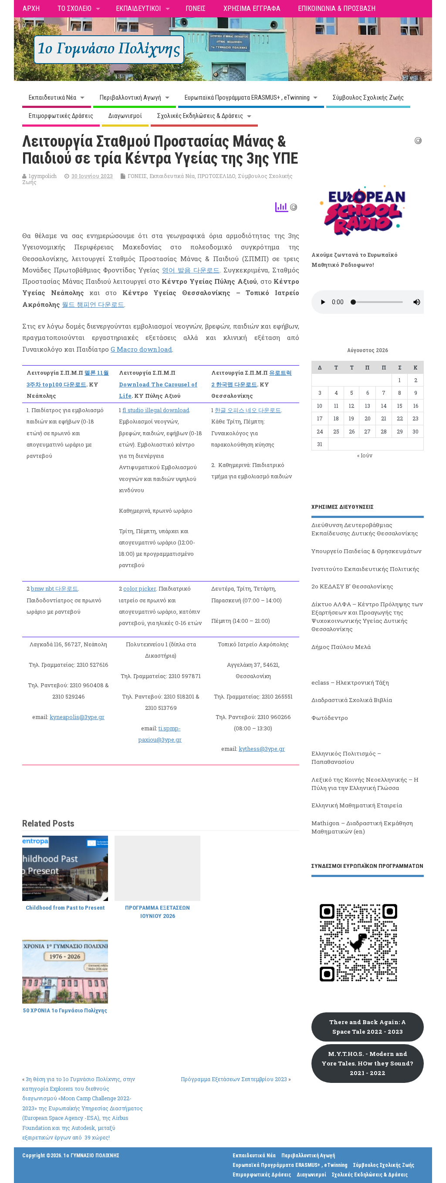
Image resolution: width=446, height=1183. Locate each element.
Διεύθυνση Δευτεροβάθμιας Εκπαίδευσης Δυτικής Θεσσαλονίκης (364, 529)
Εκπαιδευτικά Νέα (52, 97)
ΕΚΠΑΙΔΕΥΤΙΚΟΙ (138, 8)
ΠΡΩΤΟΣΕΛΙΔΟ (216, 175)
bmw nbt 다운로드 (54, 588)
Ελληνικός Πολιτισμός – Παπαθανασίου (346, 757)
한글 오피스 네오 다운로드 (248, 410)
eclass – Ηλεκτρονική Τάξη (350, 682)
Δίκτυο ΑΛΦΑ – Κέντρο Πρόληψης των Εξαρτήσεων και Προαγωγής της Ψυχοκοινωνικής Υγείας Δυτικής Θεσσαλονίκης (367, 616)
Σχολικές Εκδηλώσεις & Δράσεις (200, 116)
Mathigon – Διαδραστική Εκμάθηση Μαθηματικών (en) (362, 827)
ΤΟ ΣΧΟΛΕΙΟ (74, 8)
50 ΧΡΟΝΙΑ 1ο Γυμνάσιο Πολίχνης (65, 1010)
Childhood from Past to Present (65, 907)
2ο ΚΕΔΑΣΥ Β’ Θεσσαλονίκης (352, 586)
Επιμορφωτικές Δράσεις (61, 116)
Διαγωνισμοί (125, 116)
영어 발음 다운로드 (191, 270)
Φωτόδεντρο (329, 718)
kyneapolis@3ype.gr (77, 716)
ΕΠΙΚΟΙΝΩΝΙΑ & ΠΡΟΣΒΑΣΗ (336, 8)
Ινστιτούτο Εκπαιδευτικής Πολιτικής (365, 569)
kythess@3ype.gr (262, 748)
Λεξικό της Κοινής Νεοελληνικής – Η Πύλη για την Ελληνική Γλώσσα (365, 784)
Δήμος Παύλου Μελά (341, 647)
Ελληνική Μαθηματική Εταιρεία (356, 805)
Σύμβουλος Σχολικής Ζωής (368, 97)
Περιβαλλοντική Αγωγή (130, 97)
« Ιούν (364, 455)
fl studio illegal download (155, 410)
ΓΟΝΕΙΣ (196, 8)
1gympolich (43, 175)
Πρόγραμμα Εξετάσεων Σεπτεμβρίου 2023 (234, 1078)
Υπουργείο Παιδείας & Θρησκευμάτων (366, 551)
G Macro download (141, 349)
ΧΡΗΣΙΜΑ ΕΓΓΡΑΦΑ (251, 8)
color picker (139, 588)
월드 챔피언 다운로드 (93, 304)
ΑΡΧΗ (31, 8)
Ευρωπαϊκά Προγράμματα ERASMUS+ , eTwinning (247, 97)
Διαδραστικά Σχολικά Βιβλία (351, 700)
